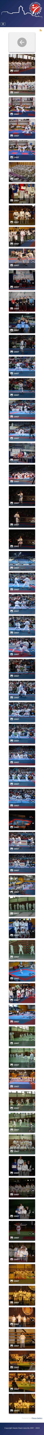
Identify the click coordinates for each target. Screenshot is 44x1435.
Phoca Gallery (37, 1418)
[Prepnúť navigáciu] (3, 24)
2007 (16, 71)
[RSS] (40, 30)
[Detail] (30, 67)
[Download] (33, 67)
